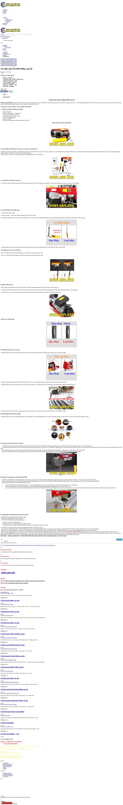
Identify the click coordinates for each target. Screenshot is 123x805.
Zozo (29, 797)
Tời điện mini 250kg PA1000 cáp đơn (13, 634)
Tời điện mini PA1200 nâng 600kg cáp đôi (14, 689)
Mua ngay (3, 597)
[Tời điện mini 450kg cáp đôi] (7, 671)
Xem (6, 597)
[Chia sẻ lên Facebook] (1, 92)
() (4, 38)
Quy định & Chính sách (8, 775)
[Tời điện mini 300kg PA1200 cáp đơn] (9, 637)
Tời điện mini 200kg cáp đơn (10, 623)
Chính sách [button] (3, 770)
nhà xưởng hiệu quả (51, 545)
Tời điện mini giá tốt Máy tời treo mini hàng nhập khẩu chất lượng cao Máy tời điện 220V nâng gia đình (25, 545)
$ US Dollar (8, 21)
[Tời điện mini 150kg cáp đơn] (7, 604)
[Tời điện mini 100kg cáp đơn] (7, 593)
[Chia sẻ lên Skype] (10, 92)
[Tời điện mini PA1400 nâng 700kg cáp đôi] (10, 693)
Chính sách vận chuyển (8, 774)
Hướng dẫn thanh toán (7, 764)
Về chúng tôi (5, 763)
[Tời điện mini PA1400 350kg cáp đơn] (9, 648)
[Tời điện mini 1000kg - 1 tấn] (7, 726)
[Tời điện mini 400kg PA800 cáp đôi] (8, 659)
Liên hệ (4, 13)
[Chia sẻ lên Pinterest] (7, 92)
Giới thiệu (5, 10)
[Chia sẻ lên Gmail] (9, 92)
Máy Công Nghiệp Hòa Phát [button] (7, 739)
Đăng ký (5, 24)
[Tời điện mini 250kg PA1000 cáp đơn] (9, 626)
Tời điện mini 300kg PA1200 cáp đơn (13, 645)
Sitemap (4, 768)
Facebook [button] (2, 796)
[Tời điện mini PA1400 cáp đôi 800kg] (9, 704)
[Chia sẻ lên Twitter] (3, 92)
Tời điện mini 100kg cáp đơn (10, 600)
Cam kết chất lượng (7, 766)
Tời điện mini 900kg (7, 723)
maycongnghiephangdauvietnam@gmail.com (12, 755)
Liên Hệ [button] (2, 760)
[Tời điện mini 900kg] (5, 715)
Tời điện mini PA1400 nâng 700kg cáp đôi (14, 700)
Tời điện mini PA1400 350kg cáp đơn (13, 656)
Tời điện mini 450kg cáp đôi (10, 678)
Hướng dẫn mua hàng (7, 765)
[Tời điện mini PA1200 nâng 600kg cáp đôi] (10, 682)
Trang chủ (5, 9)
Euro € (7, 18)
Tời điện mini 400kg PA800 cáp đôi (12, 667)
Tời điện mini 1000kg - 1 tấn (10, 734)
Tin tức (4, 12)
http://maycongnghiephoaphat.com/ (11, 757)
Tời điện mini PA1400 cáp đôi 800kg (12, 711)
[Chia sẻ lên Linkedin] (5, 92)
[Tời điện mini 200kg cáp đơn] (7, 615)
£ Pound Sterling (9, 19)
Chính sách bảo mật (7, 773)
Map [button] (1, 778)
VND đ (7, 22)
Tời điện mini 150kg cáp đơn (10, 611)
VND (4, 17)
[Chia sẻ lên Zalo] (12, 92)
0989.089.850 (7, 36)
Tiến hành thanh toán (13, 803)
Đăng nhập (5, 23)
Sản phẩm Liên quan (5, 592)
